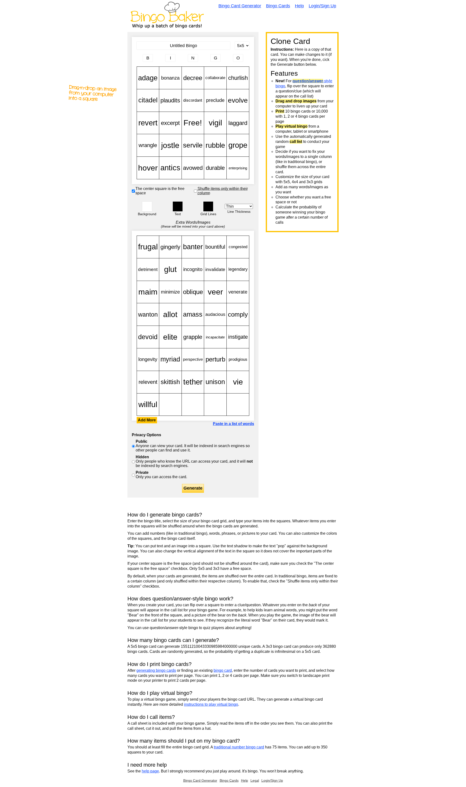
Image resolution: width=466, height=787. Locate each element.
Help (299, 5)
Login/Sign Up (322, 5)
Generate (192, 488)
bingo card (223, 670)
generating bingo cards (156, 670)
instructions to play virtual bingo (211, 704)
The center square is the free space (159, 191)
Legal (254, 780)
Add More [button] (147, 420)
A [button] (139, 60)
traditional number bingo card (239, 747)
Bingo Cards (278, 5)
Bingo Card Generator (239, 5)
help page (150, 771)
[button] (147, 206)
